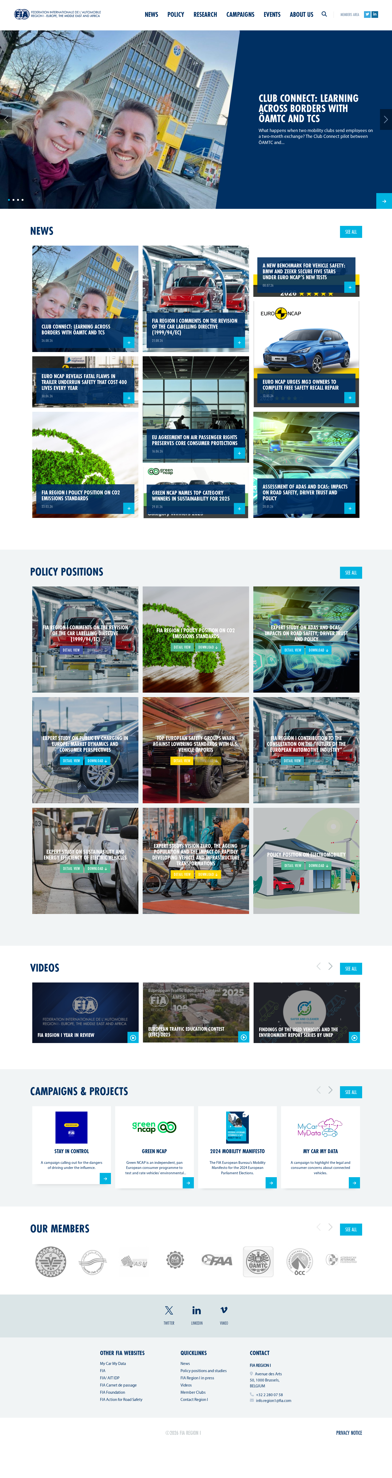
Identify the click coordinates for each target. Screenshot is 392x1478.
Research (205, 14)
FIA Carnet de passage (118, 1386)
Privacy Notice (349, 1433)
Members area (350, 14)
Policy (175, 14)
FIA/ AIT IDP (109, 1378)
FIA (102, 1371)
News (151, 14)
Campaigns (240, 14)
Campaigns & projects (79, 1091)
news (41, 230)
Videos (44, 967)
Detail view (71, 650)
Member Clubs (193, 1393)
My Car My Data (113, 1364)
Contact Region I (194, 1400)
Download (206, 647)
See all (351, 231)
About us (301, 14)
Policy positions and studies (204, 1371)
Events (272, 14)
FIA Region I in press (197, 1378)
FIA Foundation (112, 1393)
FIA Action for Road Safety (121, 1400)
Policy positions (66, 571)
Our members (59, 1228)
